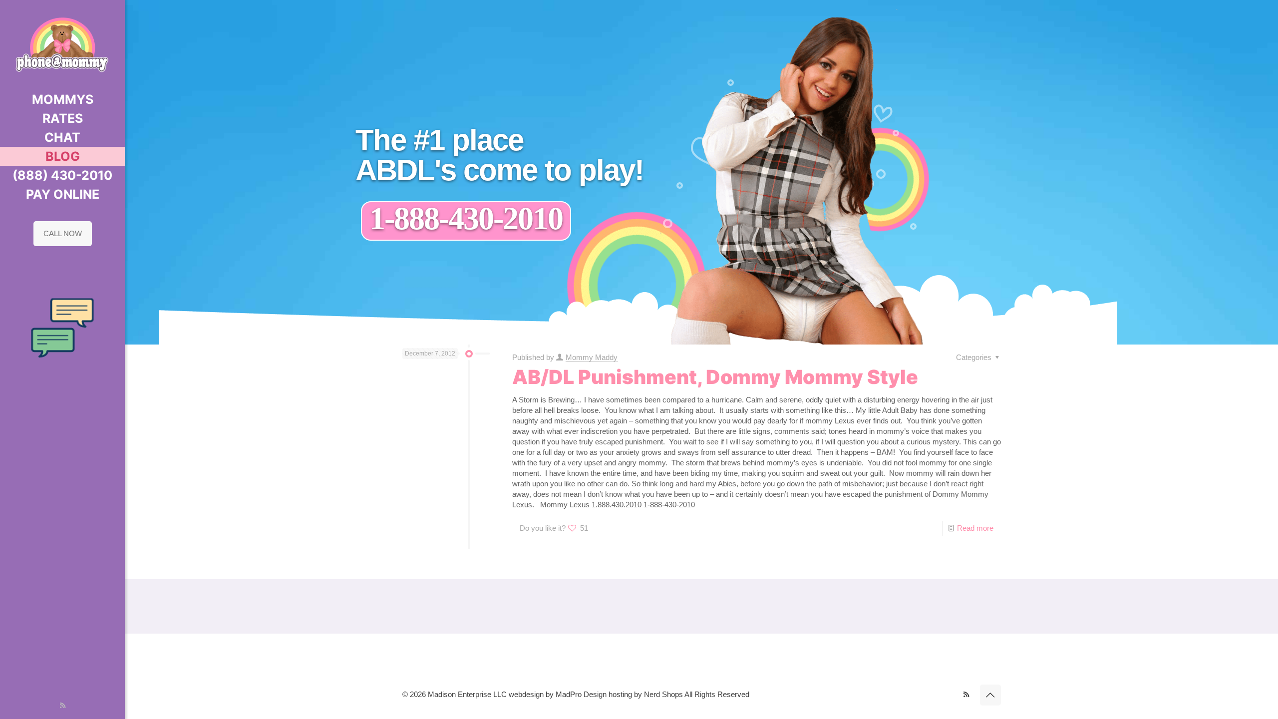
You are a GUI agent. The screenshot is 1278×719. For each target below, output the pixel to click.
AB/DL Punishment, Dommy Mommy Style (715, 376)
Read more (975, 528)
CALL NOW (62, 233)
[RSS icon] (62, 705)
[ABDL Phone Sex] (62, 44)
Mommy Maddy (592, 357)
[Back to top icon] (990, 695)
